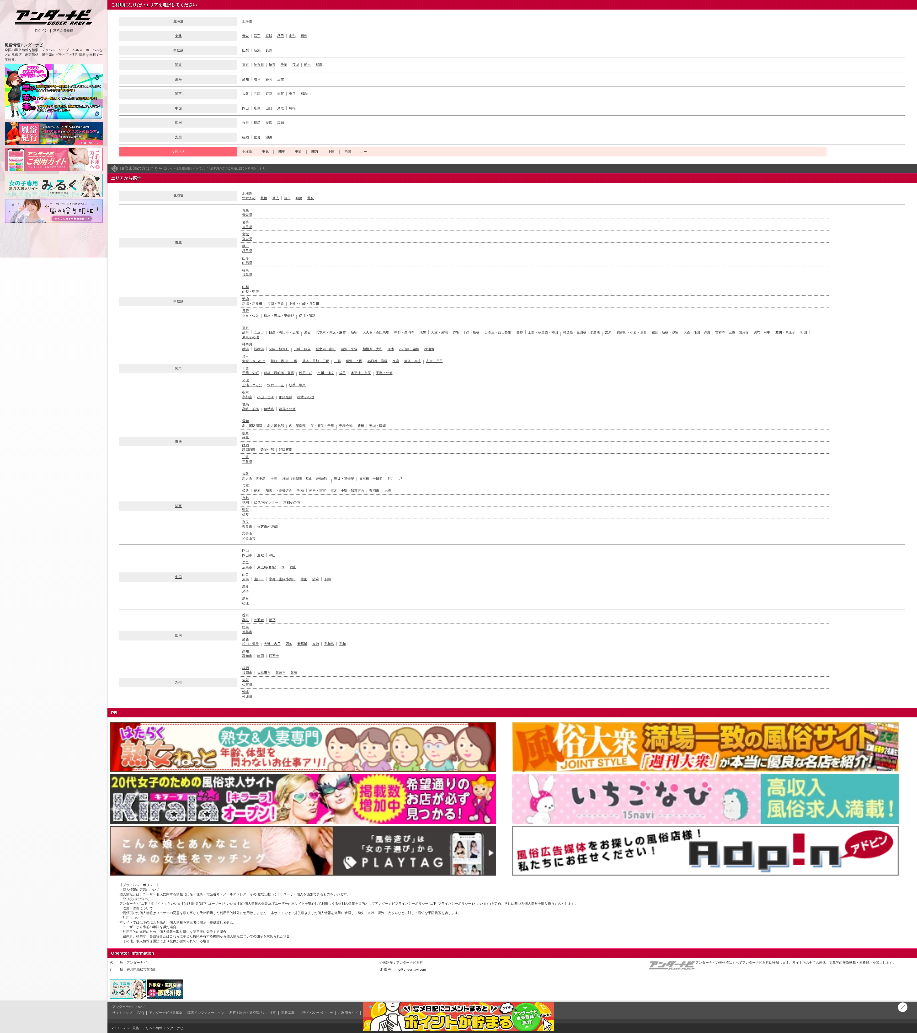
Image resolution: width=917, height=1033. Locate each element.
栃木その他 (305, 397)
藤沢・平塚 (349, 349)
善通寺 (259, 620)
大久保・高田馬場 (376, 332)
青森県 (247, 215)
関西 (178, 94)
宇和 (342, 644)
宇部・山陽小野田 (282, 579)
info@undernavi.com (410, 969)
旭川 (287, 198)
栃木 (307, 65)
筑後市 (281, 673)
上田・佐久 (250, 315)
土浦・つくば (252, 385)
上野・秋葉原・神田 (543, 332)
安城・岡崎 (377, 426)
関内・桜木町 (279, 349)
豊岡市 (374, 490)
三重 (280, 79)
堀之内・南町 (326, 349)
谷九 (391, 478)
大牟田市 (264, 673)
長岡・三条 (275, 304)
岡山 (245, 108)
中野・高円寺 (404, 332)
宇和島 (329, 644)
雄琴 (245, 514)
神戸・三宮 (317, 490)
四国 (178, 122)
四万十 (274, 656)
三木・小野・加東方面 (347, 490)
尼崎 (387, 490)
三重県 (247, 462)
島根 (292, 108)
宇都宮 (247, 397)
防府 (315, 579)
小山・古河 (265, 397)
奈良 (292, 94)
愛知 (245, 79)
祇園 (245, 502)
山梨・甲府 (250, 292)
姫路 (245, 490)
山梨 (245, 50)
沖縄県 (247, 697)
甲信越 (178, 50)
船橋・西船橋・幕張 (279, 373)
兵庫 (257, 94)
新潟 (257, 50)
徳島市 (247, 632)
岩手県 (247, 227)
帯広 (275, 198)
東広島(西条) (266, 567)
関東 (178, 65)
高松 (245, 620)
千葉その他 (384, 373)
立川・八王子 (785, 332)
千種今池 (345, 426)
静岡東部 (285, 450)
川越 (337, 361)
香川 (245, 122)
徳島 (257, 122)
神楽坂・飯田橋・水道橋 (581, 332)
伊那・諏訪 (307, 315)
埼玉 (272, 65)
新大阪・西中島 (254, 478)
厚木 (391, 349)
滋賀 (280, 94)
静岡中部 (267, 450)
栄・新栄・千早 (322, 426)
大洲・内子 (272, 644)
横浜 (245, 349)
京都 (269, 94)
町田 (803, 332)
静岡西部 (249, 450)
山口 (269, 108)
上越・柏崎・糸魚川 (304, 304)
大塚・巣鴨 (439, 332)
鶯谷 (519, 332)
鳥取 (280, 108)
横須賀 (429, 349)
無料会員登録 (63, 30)
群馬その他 (287, 409)
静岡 (269, 79)
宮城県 (247, 239)
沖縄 (269, 137)
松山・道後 (250, 644)
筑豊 (294, 673)
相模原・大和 (373, 349)
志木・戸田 (434, 361)
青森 (245, 36)
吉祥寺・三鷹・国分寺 (732, 332)
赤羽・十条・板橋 (466, 332)
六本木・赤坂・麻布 (331, 332)
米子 (245, 591)
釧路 (299, 198)
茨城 (295, 65)
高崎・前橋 (250, 409)
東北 (178, 36)
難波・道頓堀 (344, 478)
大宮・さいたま (254, 361)
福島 (304, 36)
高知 (280, 122)
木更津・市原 (361, 373)
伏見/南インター (266, 502)
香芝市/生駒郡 (267, 526)
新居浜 (302, 644)
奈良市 (247, 526)
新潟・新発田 (252, 304)
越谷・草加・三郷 (315, 361)
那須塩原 (285, 397)
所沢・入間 (354, 361)
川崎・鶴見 (302, 349)
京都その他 (291, 502)
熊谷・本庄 (412, 361)
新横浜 (259, 349)
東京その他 (250, 337)
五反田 (259, 332)
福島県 (247, 275)
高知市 (247, 656)
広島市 (247, 567)
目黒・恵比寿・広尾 (284, 332)
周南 (245, 579)
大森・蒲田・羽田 (696, 332)
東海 (298, 152)
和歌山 (306, 94)
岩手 (257, 36)
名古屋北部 (275, 426)
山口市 (259, 579)
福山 (293, 567)
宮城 (269, 36)
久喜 (396, 361)
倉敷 (260, 555)
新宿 (354, 332)
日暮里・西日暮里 (498, 332)
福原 (257, 490)
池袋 (422, 332)
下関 (327, 579)
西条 (289, 644)
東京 (245, 65)
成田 (342, 373)
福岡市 (247, 673)
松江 (245, 603)
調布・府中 (762, 332)
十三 (274, 478)
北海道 (247, 21)
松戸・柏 (305, 373)
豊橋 (360, 426)
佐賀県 (247, 685)
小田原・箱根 (409, 349)
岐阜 (257, 79)
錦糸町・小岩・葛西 (632, 332)
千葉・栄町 (250, 373)
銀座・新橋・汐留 (665, 332)
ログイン (41, 30)
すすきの (249, 198)
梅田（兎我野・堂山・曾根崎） (305, 478)
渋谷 (307, 332)
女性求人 (178, 152)
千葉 (284, 65)
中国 (178, 108)
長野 (269, 50)
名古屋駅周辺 (252, 426)
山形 (292, 36)
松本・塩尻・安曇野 (279, 315)
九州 (178, 137)
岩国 (304, 579)
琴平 (272, 620)
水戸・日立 (275, 385)
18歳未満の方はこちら (141, 168)
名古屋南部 (297, 426)
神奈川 (259, 65)
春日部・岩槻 (378, 361)
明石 (300, 490)
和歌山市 (249, 538)
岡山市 (247, 555)
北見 (310, 198)
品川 (245, 332)
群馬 (319, 65)
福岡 (245, 137)
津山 (272, 555)
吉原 (608, 332)
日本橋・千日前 (371, 478)
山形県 (247, 263)
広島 (257, 108)
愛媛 (269, 122)
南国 (260, 656)
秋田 (280, 36)
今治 (315, 644)
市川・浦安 (325, 373)
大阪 (245, 94)
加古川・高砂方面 (279, 490)
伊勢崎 (269, 409)
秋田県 (247, 251)
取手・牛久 (297, 385)
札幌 (264, 198)
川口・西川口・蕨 (284, 361)
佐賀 (257, 137)
